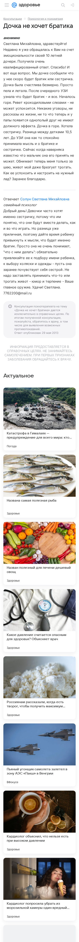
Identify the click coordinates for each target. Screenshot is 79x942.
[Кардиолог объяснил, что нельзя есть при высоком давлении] (39, 822)
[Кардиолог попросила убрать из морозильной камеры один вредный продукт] (39, 889)
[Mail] (14, 5)
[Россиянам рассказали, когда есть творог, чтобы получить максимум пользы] (39, 687)
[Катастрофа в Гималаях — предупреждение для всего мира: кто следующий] (39, 419)
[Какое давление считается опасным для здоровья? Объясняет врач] (39, 620)
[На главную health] (28, 5)
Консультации (12, 18)
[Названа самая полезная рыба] (39, 486)
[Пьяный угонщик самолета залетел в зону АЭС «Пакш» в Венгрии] (39, 754)
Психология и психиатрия (45, 18)
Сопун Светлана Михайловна (44, 199)
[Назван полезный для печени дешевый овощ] (39, 553)
